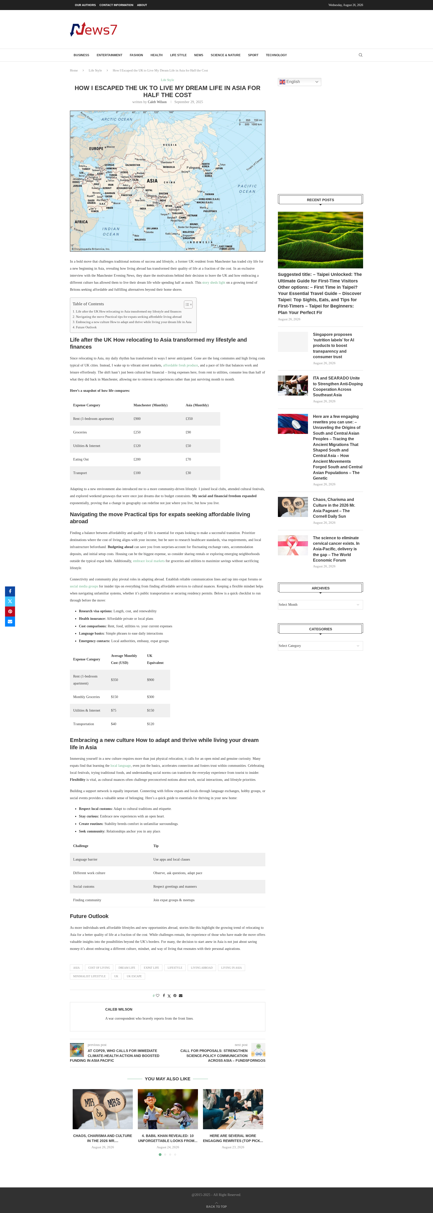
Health (157, 55)
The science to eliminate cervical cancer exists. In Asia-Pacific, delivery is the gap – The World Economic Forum (336, 549)
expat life (151, 967)
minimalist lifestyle (89, 976)
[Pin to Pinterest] (10, 611)
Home (74, 70)
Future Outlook (86, 327)
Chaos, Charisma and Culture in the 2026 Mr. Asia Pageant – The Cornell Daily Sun (334, 507)
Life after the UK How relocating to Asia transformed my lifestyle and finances (128, 311)
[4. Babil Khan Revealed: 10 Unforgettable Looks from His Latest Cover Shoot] (168, 1109)
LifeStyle (175, 967)
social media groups (84, 586)
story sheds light (213, 282)
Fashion (136, 55)
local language (121, 766)
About (142, 5)
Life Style (178, 55)
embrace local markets (149, 561)
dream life (127, 967)
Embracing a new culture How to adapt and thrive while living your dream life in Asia (133, 322)
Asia (76, 967)
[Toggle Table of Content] (185, 304)
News (198, 55)
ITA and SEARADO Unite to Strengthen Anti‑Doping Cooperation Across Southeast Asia (338, 386)
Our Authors (85, 5)
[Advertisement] (272, 29)
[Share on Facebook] (10, 591)
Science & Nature (226, 55)
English (292, 82)
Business (81, 55)
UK (116, 976)
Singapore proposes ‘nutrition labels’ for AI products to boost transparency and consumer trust (333, 345)
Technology (276, 55)
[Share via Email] (10, 622)
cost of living (99, 967)
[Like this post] (157, 996)
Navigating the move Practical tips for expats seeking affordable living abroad (129, 317)
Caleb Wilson (157, 102)
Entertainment (109, 55)
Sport (253, 55)
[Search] (360, 55)
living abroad (202, 967)
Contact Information (116, 5)
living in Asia (231, 967)
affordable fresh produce (180, 365)
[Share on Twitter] (10, 601)
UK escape (134, 976)
